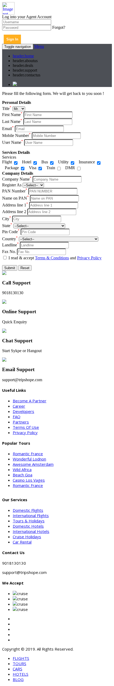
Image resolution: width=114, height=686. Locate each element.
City (6, 219)
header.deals (23, 65)
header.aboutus (25, 60)
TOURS (19, 663)
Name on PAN (15, 198)
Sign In (12, 39)
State (7, 225)
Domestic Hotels (28, 526)
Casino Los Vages (29, 480)
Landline (10, 245)
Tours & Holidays (29, 520)
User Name (12, 142)
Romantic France (28, 453)
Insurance (87, 162)
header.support (25, 70)
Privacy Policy (89, 258)
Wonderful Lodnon (29, 459)
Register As (11, 185)
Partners (21, 422)
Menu (39, 46)
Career (19, 406)
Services (9, 157)
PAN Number (14, 191)
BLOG (18, 679)
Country (10, 239)
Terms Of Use (26, 427)
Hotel (26, 162)
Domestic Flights (28, 510)
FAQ (16, 416)
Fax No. (9, 251)
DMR (70, 167)
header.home (23, 56)
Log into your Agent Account (26, 17)
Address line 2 (14, 211)
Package (12, 167)
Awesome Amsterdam (33, 464)
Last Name (12, 121)
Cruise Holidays (27, 536)
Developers (23, 411)
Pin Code (11, 231)
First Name (12, 114)
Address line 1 (15, 205)
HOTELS (20, 674)
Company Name (17, 179)
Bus (44, 162)
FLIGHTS (21, 658)
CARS (17, 668)
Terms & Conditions (52, 258)
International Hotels (31, 531)
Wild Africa (22, 469)
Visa (32, 167)
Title (6, 108)
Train (50, 167)
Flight (7, 162)
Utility (63, 162)
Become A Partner (29, 400)
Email (8, 128)
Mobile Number (16, 135)
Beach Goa (22, 474)
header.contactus (26, 75)
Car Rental (22, 542)
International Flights (31, 515)
